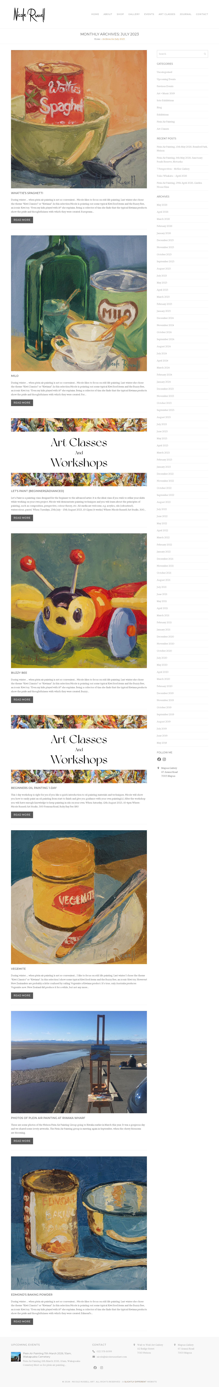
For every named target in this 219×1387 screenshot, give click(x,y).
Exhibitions (163, 114)
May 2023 (162, 438)
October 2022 (164, 488)
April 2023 (162, 445)
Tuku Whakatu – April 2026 (172, 176)
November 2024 (165, 325)
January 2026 (164, 233)
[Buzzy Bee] (79, 600)
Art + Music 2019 (166, 93)
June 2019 (162, 735)
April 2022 (162, 530)
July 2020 (162, 658)
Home (97, 39)
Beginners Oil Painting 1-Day (34, 788)
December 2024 (165, 318)
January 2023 (164, 467)
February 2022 (164, 544)
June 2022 (162, 516)
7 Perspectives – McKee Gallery (173, 169)
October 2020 (164, 651)
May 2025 (162, 282)
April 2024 (162, 360)
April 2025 (162, 290)
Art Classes (163, 129)
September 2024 (165, 339)
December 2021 (165, 559)
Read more (22, 219)
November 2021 (165, 566)
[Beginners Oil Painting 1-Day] (79, 748)
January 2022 (164, 551)
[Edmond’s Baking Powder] (79, 1222)
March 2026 (163, 219)
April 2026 (162, 212)
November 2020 (165, 643)
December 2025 (165, 240)
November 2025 (165, 247)
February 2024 (164, 374)
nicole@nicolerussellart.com (112, 1356)
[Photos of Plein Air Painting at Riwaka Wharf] (79, 1061)
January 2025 (164, 311)
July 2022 (162, 509)
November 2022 (165, 481)
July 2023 (162, 424)
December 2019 (165, 693)
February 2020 (164, 686)
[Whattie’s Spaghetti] (79, 118)
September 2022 (165, 495)
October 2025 (164, 254)
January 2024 (164, 382)
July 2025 (162, 275)
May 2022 (162, 523)
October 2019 (164, 707)
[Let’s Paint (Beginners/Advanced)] (79, 451)
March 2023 (163, 452)
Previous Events (165, 86)
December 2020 (165, 636)
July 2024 (162, 353)
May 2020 (162, 665)
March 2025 (163, 297)
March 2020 (163, 679)
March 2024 (163, 367)
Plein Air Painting (166, 121)
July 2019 (162, 728)
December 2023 (165, 389)
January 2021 (163, 629)
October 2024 (164, 332)
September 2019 (165, 714)
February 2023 (164, 459)
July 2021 (161, 587)
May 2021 (162, 601)
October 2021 (164, 573)
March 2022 (163, 537)
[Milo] (79, 302)
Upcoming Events (166, 79)
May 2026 (162, 205)
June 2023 (162, 431)
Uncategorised (164, 72)
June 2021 (162, 594)
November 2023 (165, 396)
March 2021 (163, 615)
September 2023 (165, 410)
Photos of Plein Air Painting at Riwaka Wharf (48, 1118)
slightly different (135, 1382)
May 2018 (162, 743)
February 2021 (164, 622)
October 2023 (164, 403)
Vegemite (18, 968)
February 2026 (164, 226)
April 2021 (162, 608)
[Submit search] (205, 53)
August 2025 (164, 268)
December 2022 (165, 474)
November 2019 (165, 700)
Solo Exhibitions (165, 100)
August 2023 (164, 417)
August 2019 (164, 721)
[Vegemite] (79, 896)
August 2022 (164, 502)
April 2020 (162, 672)
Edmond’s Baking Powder (31, 1294)
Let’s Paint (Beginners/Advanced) (37, 491)
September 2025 (165, 261)
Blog (159, 107)
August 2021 (163, 580)
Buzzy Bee (19, 672)
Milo (14, 376)
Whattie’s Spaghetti (27, 193)
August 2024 (164, 346)
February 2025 (164, 304)
